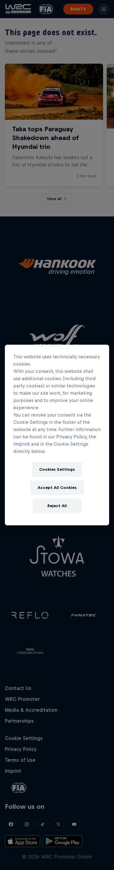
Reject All (57, 506)
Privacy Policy (71, 436)
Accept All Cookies (57, 487)
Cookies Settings (57, 469)
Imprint (21, 444)
